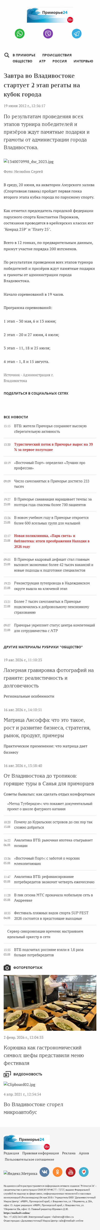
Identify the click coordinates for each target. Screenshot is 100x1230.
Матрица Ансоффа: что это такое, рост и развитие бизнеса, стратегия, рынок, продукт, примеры (47, 727)
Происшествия (57, 55)
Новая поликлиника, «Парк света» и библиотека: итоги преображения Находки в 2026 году (52, 541)
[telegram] (77, 33)
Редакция (11, 1153)
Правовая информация (40, 1153)
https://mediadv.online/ (17, 1213)
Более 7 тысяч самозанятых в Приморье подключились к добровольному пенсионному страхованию (51, 607)
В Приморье (24, 55)
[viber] (48, 33)
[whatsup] (20, 33)
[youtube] (70, 1172)
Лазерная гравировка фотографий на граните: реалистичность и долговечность (49, 677)
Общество (22, 61)
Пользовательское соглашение (29, 1159)
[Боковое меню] (7, 55)
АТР (42, 61)
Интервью (83, 61)
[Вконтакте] (44, 1172)
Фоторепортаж (27, 967)
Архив (84, 1153)
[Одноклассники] (57, 1172)
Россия (59, 61)
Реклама (68, 1153)
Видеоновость (27, 1074)
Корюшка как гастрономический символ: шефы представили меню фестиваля (44, 1055)
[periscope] (84, 1172)
